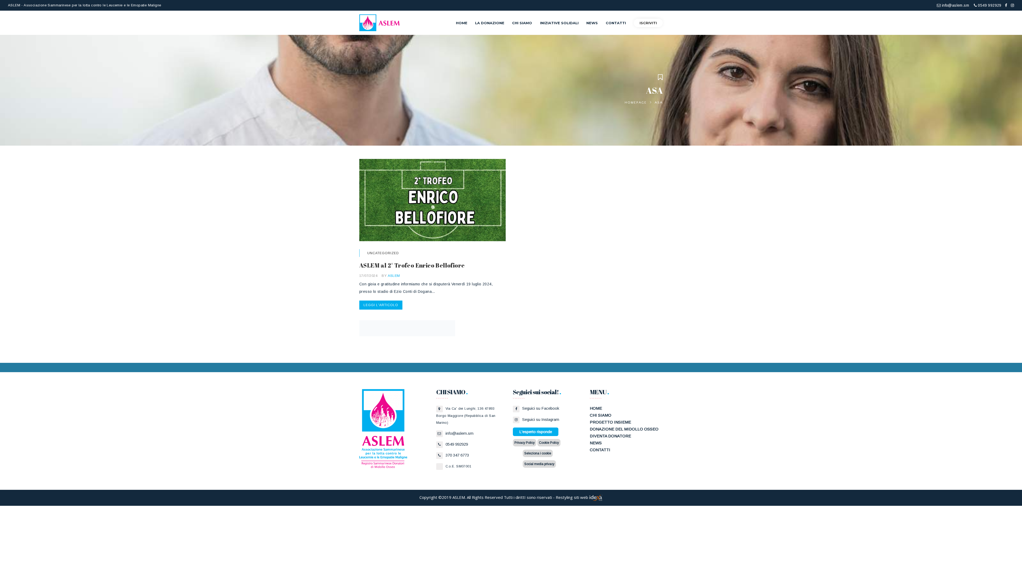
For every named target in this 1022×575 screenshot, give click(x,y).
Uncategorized (383, 253)
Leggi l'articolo (381, 305)
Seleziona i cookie (537, 453)
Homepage (636, 102)
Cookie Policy (549, 443)
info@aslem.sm (955, 5)
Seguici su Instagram (540, 419)
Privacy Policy (524, 443)
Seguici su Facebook (540, 408)
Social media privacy (539, 464)
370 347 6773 (457, 455)
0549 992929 (989, 5)
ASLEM (394, 276)
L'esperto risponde (535, 431)
